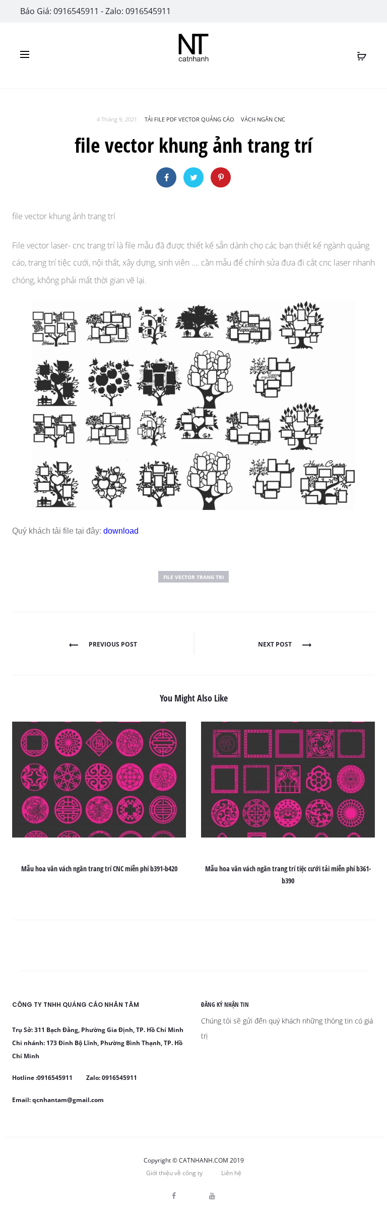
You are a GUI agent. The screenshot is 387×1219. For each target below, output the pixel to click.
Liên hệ (231, 1173)
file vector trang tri (193, 577)
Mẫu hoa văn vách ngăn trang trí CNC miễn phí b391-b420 (99, 868)
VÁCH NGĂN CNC (263, 119)
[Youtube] (212, 1195)
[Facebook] (174, 1195)
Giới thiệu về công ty (174, 1173)
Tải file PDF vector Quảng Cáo (189, 119)
